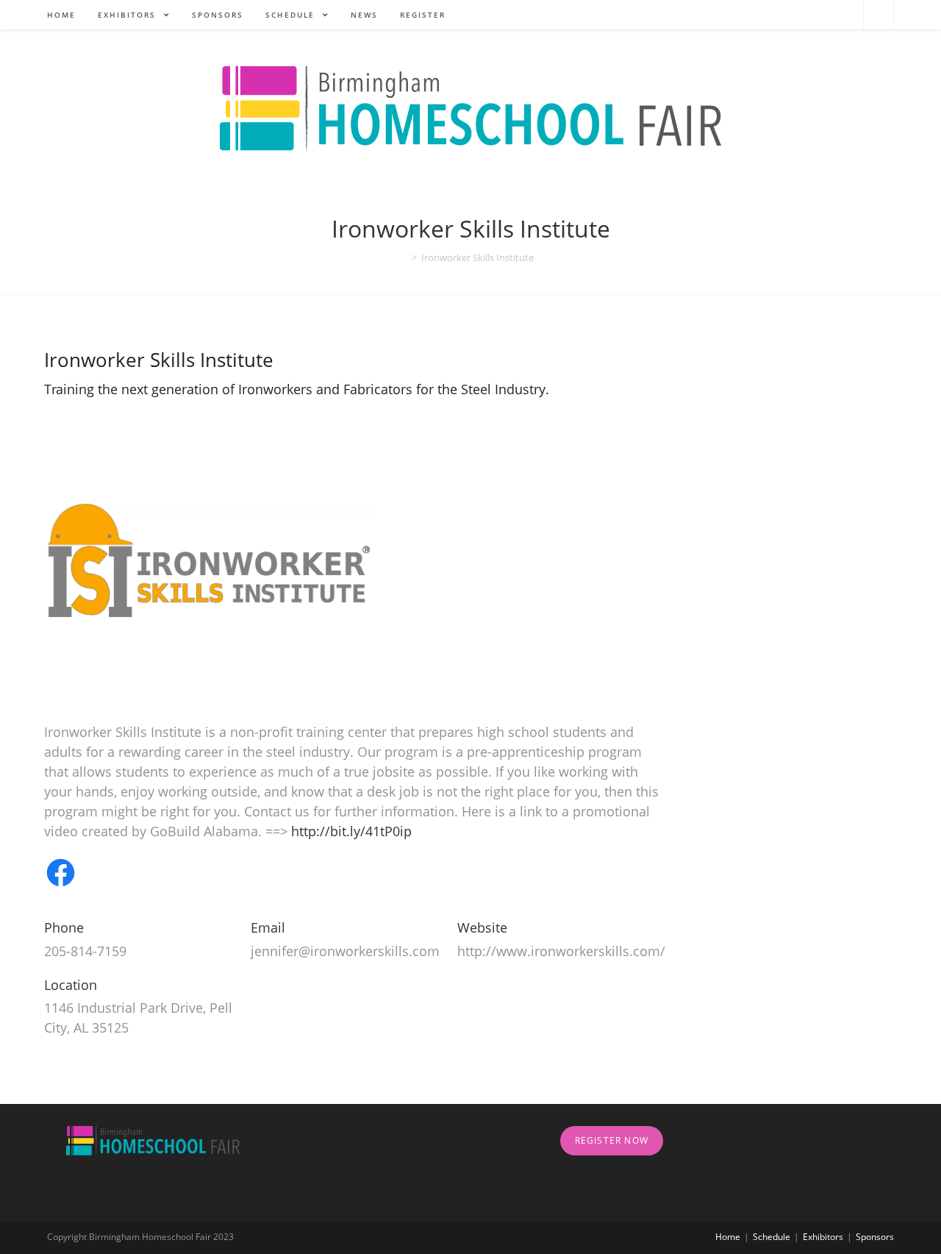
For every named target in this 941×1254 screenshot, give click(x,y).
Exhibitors (823, 1236)
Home (727, 1236)
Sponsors (875, 1236)
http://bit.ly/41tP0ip (351, 831)
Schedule (771, 1236)
